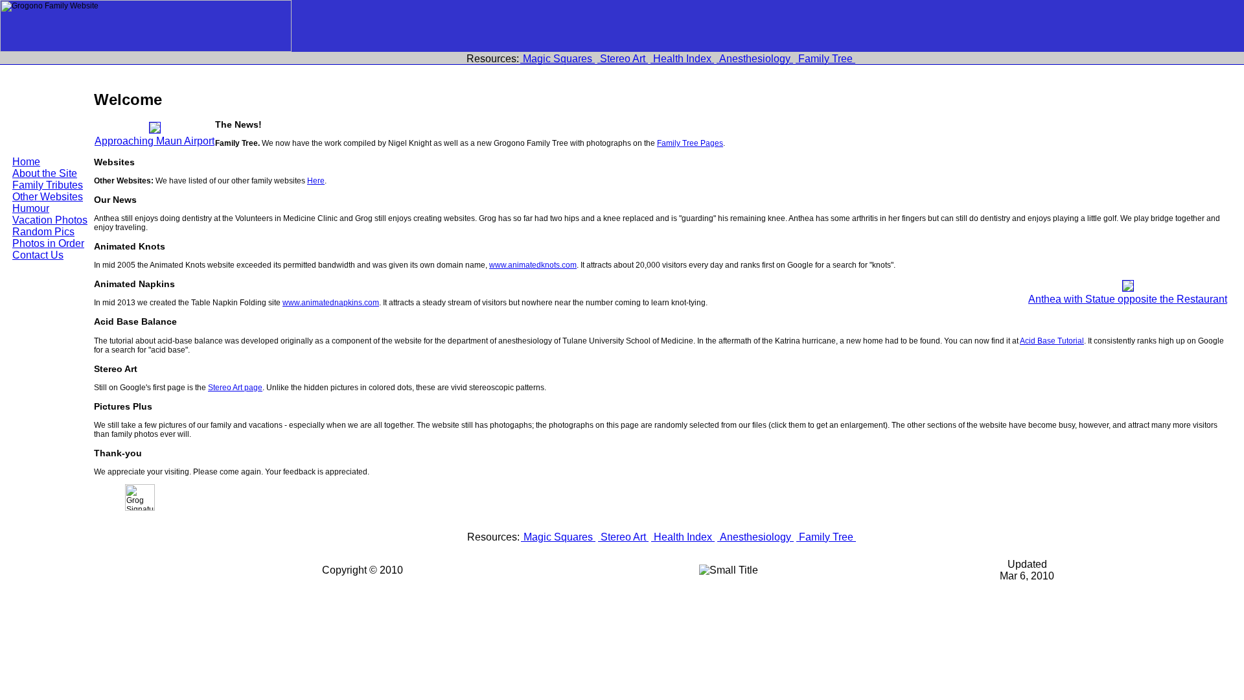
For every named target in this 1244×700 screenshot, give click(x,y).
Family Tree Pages (690, 143)
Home (26, 161)
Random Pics (43, 231)
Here (316, 180)
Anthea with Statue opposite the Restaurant (1127, 299)
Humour (30, 208)
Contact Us (37, 255)
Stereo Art (622, 58)
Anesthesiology (755, 58)
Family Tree (825, 58)
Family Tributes (47, 185)
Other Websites (47, 196)
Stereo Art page (235, 387)
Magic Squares (557, 58)
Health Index (682, 58)
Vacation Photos (49, 220)
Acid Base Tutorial (1052, 340)
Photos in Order (48, 243)
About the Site (44, 173)
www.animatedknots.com (533, 265)
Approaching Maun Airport (154, 140)
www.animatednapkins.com (330, 302)
